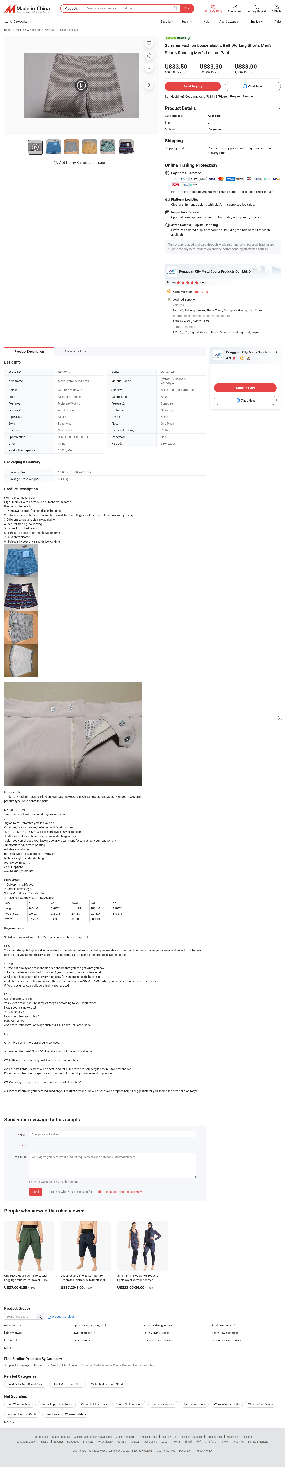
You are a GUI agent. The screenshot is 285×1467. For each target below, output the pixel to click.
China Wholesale (125, 1436)
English (45, 1441)
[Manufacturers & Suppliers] (27, 8)
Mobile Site (233, 1436)
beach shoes (81, 1340)
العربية (164, 1441)
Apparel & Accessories (28, 29)
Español (58, 1441)
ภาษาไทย (210, 1441)
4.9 (229, 358)
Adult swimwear (222, 1325)
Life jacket (10, 1340)
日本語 (188, 1441)
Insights (247, 1436)
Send (36, 1192)
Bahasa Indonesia (258, 1441)
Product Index (214, 1436)
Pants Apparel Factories (56, 1404)
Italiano (121, 1441)
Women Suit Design (260, 1404)
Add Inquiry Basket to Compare (82, 162)
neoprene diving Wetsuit (157, 1325)
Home (7, 29)
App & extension (229, 21)
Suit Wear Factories (20, 1404)
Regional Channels (191, 1436)
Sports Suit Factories (129, 1404)
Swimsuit (50, 29)
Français (88, 1441)
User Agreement (166, 1450)
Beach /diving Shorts (155, 1333)
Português (73, 1441)
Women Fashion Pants (22, 1414)
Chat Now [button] (255, 86)
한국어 (176, 1441)
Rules (278, 21)
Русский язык (105, 1441)
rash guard (11, 1325)
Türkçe (224, 1441)
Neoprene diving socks (157, 1340)
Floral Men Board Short (67, 1384)
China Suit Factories (94, 1404)
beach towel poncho (225, 1333)
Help (206, 21)
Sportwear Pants (194, 1404)
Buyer (185, 21)
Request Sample (241, 96)
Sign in (276, 11)
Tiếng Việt (238, 1441)
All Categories (19, 21)
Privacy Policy (204, 1450)
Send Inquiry (192, 86)
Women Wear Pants (227, 1404)
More (7, 1422)
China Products (61, 1436)
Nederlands (150, 1441)
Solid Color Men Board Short (26, 1384)
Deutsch (135, 1441)
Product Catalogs (63, 1317)
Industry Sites (169, 1436)
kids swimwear (13, 1333)
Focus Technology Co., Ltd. (115, 1450)
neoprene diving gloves (226, 1340)
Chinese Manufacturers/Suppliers (93, 1436)
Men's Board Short (70, 29)
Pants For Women (163, 1404)
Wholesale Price (148, 1436)
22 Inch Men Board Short (107, 1384)
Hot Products (40, 1436)
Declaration (185, 1450)
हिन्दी (198, 1441)
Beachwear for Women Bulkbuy (65, 1414)
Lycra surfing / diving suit (89, 1325)
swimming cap (82, 1333)
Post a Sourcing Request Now (120, 1192)
